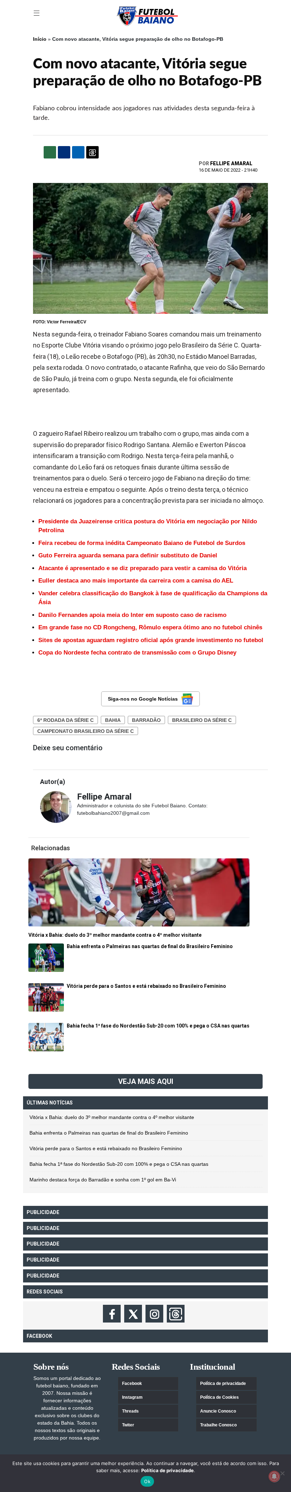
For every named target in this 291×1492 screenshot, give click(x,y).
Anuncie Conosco (218, 1411)
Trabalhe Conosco (218, 1425)
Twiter (128, 1425)
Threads (130, 1411)
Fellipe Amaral (231, 163)
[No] (282, 1473)
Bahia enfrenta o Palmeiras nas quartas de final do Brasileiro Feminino (108, 1133)
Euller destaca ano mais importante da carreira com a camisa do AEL (135, 580)
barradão (146, 720)
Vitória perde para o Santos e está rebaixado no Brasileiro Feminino (105, 1148)
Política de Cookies (219, 1397)
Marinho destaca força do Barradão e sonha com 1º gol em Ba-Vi (102, 1179)
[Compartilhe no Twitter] (78, 152)
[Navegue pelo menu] (37, 13)
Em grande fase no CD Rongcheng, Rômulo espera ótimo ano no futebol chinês (150, 627)
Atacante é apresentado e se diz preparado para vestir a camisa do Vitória (142, 568)
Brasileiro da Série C (202, 720)
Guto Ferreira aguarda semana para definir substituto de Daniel (127, 555)
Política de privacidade (223, 1383)
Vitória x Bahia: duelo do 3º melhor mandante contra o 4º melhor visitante (111, 1117)
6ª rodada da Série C (65, 720)
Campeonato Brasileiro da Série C (85, 731)
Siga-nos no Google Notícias (143, 699)
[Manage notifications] (274, 1476)
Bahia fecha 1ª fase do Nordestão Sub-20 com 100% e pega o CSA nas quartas (118, 1164)
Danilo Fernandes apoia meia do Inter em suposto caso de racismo (132, 615)
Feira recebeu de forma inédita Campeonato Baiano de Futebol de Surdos (141, 543)
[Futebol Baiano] (147, 15)
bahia (113, 720)
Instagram (132, 1397)
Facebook (132, 1383)
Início (39, 39)
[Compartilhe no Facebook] (64, 152)
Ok (147, 1481)
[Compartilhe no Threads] (92, 152)
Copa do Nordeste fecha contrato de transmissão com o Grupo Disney (137, 652)
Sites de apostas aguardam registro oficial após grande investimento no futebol (150, 640)
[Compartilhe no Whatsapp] (50, 152)
